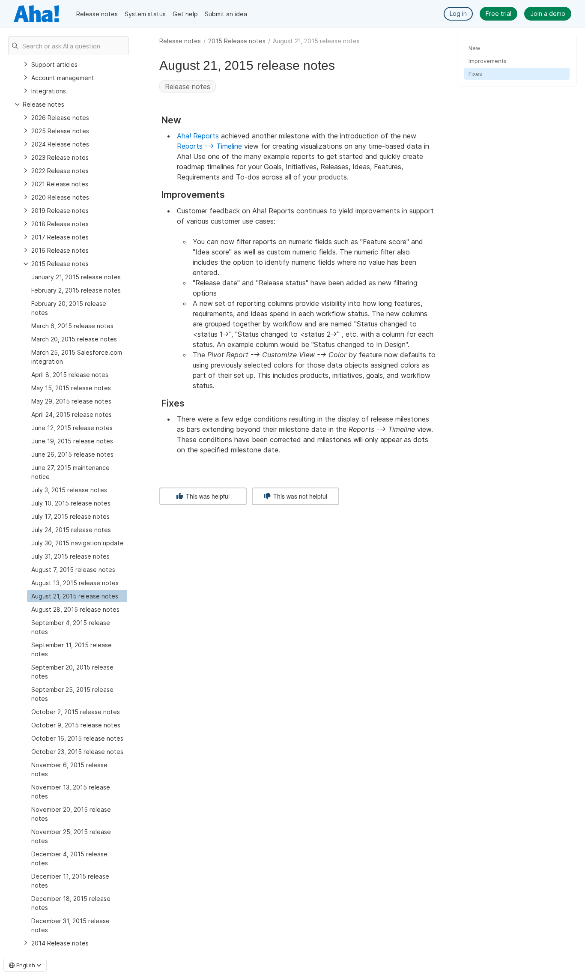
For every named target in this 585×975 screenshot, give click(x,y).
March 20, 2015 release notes (74, 339)
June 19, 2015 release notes (72, 441)
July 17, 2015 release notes (70, 516)
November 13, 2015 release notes (70, 792)
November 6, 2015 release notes (69, 769)
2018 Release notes (60, 223)
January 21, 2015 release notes (76, 277)
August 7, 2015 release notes (73, 569)
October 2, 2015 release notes (75, 711)
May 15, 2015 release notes (71, 388)
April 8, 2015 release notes (69, 374)
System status (145, 14)
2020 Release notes (60, 197)
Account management (62, 77)
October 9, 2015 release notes (75, 725)
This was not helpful (299, 496)
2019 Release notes (60, 210)
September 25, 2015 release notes (72, 694)
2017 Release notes (60, 237)
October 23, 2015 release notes (77, 751)
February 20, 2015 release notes (68, 308)
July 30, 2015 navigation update (77, 543)
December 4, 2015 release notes (69, 858)
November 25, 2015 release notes (71, 836)
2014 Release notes (60, 943)
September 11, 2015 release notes (71, 649)
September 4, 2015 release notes (70, 627)
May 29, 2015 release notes (71, 401)
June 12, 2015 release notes (72, 427)
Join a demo (547, 13)
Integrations (48, 91)
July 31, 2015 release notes (70, 556)
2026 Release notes (60, 117)
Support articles (54, 64)
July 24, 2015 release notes (71, 529)
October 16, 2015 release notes (77, 738)
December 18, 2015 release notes (70, 903)
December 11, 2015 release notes (70, 881)
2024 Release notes (60, 144)
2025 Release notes (60, 131)
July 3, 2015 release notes (69, 489)
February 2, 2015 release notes (76, 290)
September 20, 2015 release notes (72, 672)
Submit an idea (226, 14)
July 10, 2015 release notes (70, 503)
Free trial (498, 13)
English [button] (25, 965)
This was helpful (207, 496)
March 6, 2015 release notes (72, 325)
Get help (185, 14)
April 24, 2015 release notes (71, 414)
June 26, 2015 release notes (72, 454)
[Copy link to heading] (184, 121)
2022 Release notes (60, 170)
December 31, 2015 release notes (70, 925)
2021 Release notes (59, 184)
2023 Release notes (60, 157)
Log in (458, 13)
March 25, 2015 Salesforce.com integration (76, 357)
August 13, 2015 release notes (75, 582)
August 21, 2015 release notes (74, 596)
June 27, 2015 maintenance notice (70, 472)
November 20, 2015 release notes (71, 814)
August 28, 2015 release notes (75, 609)
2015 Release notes (237, 41)
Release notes (97, 14)
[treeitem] (77, 596)
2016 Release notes (60, 250)
